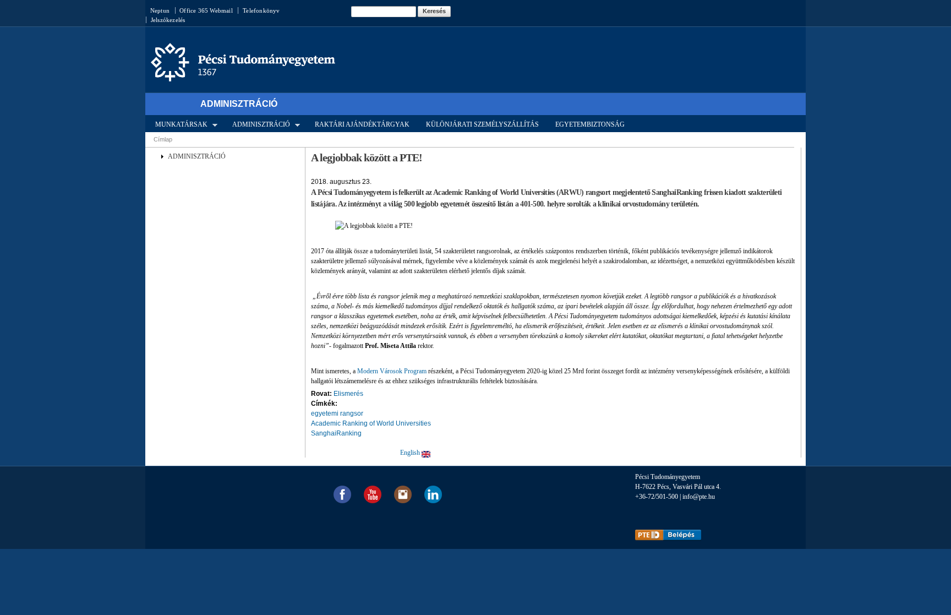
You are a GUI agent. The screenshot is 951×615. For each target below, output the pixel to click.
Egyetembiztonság (590, 124)
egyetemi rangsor (337, 413)
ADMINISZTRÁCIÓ (258, 123)
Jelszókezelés (168, 20)
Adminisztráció (238, 103)
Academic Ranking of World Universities (371, 423)
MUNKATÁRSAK (178, 123)
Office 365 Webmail (206, 10)
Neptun (160, 10)
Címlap (163, 139)
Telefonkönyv (261, 10)
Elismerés (348, 394)
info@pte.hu (698, 496)
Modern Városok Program (392, 371)
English (411, 452)
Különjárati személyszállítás (482, 124)
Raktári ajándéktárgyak (362, 124)
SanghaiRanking (336, 433)
